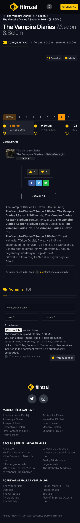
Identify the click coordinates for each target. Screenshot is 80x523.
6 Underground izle (14, 464)
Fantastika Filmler (53, 415)
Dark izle (8, 489)
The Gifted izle (11, 493)
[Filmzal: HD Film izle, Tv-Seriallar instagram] (43, 398)
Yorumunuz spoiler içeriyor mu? (10, 356)
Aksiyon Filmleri (12, 423)
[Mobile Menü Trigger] (7, 7)
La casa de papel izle (55, 448)
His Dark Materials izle (16, 452)
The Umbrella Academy (57, 468)
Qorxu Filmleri (51, 423)
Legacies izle (50, 464)
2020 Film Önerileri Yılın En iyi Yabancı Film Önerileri (19, 469)
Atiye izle (8, 448)
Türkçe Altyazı (18, 42)
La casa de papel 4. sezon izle (59, 454)
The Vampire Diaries (29, 26)
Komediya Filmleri (53, 419)
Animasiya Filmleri (13, 419)
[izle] (3, 15)
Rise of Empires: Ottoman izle (58, 499)
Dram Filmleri (10, 434)
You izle (47, 493)
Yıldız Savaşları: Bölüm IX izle (18, 458)
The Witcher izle (12, 485)
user (42, 272)
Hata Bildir (39, 196)
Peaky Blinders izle (54, 460)
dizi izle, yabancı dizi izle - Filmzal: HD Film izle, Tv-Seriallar (38, 387)
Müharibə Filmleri (53, 430)
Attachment (12, 325)
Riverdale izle (11, 497)
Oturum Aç (69, 6)
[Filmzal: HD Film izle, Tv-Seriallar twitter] (32, 398)
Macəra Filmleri (52, 427)
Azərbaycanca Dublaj (16, 415)
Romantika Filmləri (14, 427)
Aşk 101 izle (10, 501)
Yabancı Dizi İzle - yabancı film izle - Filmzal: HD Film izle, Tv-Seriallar (23, 7)
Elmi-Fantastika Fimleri (16, 430)
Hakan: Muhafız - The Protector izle (56, 487)
